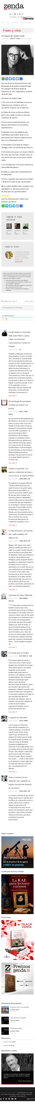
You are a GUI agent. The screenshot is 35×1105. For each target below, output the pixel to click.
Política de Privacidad (9, 1094)
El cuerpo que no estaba (19, 653)
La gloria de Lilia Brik (18, 717)
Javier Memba (23, 721)
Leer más (12, 396)
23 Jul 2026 (13, 1033)
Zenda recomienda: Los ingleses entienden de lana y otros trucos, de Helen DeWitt (21, 472)
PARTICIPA (29, 17)
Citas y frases (27, 38)
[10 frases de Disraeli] (9, 226)
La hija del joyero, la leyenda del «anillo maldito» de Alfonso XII (21, 534)
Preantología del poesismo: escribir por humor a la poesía (20, 405)
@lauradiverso (19, 262)
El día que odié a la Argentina (19, 1007)
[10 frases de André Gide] (17, 60)
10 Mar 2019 (4, 38)
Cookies (18, 1094)
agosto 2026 (8, 1042)
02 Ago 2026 (13, 1011)
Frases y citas (15, 22)
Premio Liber (13, 1096)
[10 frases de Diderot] (17, 226)
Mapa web (29, 1094)
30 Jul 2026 (13, 1022)
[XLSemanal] (28, 18)
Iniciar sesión (28, 301)
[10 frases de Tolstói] (25, 226)
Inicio (2, 22)
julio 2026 (7, 1045)
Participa (23, 1094)
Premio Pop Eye (21, 1096)
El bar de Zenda (14, 1009)
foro (7, 276)
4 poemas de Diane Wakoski (20, 595)
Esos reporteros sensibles (18, 1018)
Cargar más (17, 826)
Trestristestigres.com (23, 1092)
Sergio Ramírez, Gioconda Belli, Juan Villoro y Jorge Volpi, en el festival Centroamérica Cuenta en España (19, 339)
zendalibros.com (24, 479)
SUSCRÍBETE (21, 17)
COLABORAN (13, 17)
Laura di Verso (15, 38)
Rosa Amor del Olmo (25, 656)
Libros (7, 22)
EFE (20, 349)
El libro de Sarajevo (16, 1028)
